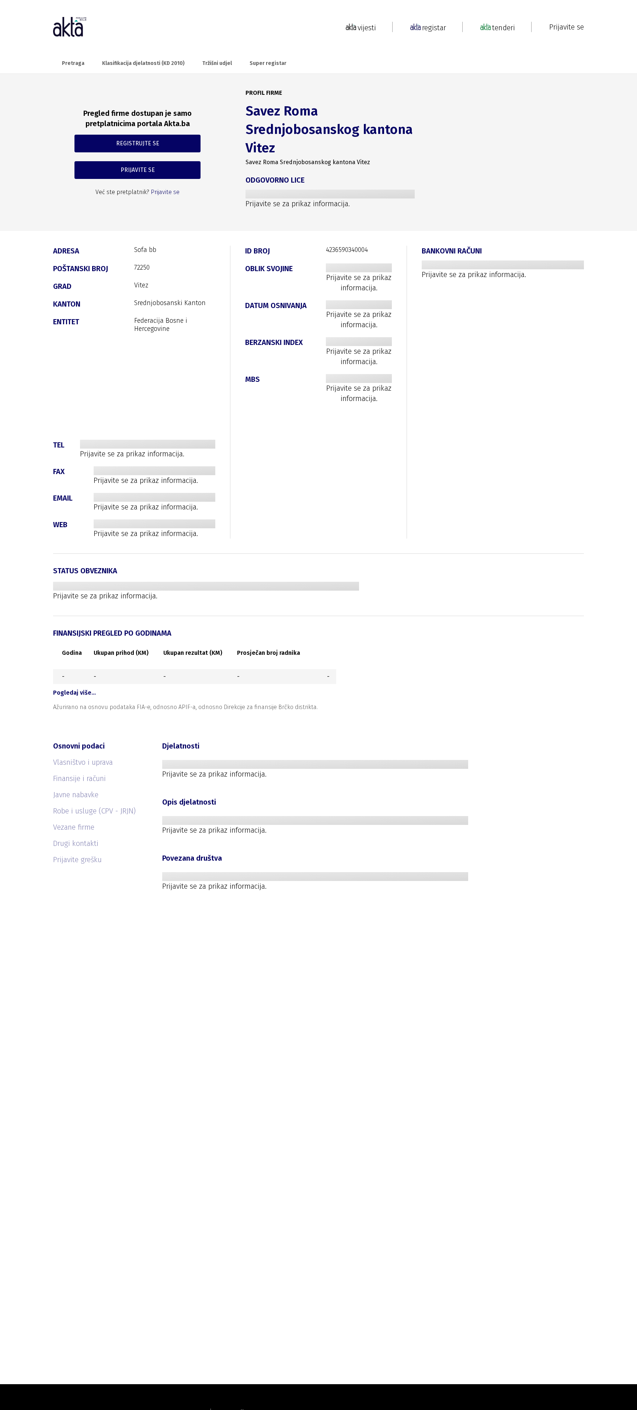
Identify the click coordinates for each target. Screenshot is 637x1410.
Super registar (268, 63)
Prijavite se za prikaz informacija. (298, 203)
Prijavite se (566, 27)
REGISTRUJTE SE (137, 143)
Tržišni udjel (217, 63)
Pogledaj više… (74, 692)
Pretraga (73, 63)
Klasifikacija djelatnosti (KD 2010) (143, 63)
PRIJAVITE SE (138, 169)
